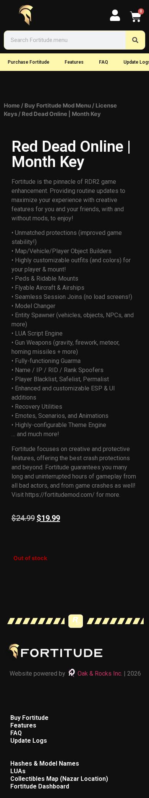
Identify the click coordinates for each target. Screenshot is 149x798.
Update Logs (28, 740)
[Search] (135, 40)
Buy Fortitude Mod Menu (57, 105)
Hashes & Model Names (44, 763)
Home (12, 105)
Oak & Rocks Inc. (100, 673)
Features (74, 62)
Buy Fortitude (29, 717)
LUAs (18, 771)
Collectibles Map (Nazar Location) (59, 778)
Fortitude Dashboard (39, 786)
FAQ (103, 62)
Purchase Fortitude (28, 62)
